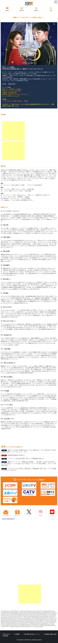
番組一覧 (22, 10)
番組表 (7, 10)
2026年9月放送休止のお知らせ (14, 455)
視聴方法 (36, 10)
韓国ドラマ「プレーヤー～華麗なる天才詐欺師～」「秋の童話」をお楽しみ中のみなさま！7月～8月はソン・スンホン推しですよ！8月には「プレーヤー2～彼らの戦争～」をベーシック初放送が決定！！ (29, 463)
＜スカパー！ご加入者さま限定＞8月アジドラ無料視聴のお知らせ (23, 458)
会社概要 (5, 635)
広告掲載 (17, 634)
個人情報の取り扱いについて (32, 634)
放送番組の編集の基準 (50, 634)
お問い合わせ (6, 634)
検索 (51, 10)
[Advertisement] (13, 130)
